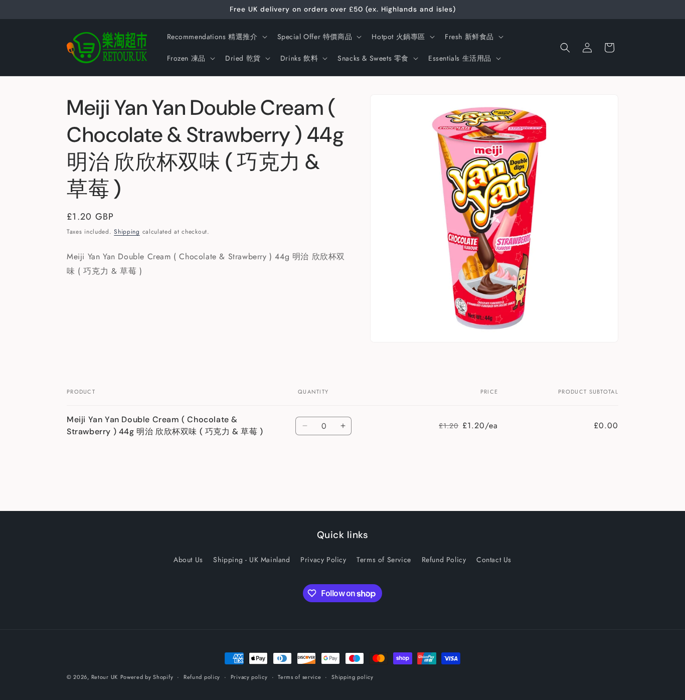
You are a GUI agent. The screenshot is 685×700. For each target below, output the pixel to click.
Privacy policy (249, 677)
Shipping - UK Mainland (251, 560)
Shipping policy (352, 677)
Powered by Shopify (147, 677)
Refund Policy (444, 560)
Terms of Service (384, 560)
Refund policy (202, 677)
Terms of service (299, 677)
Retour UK (104, 677)
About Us (188, 560)
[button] (216, 36)
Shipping (127, 231)
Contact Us (493, 560)
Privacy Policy (323, 560)
